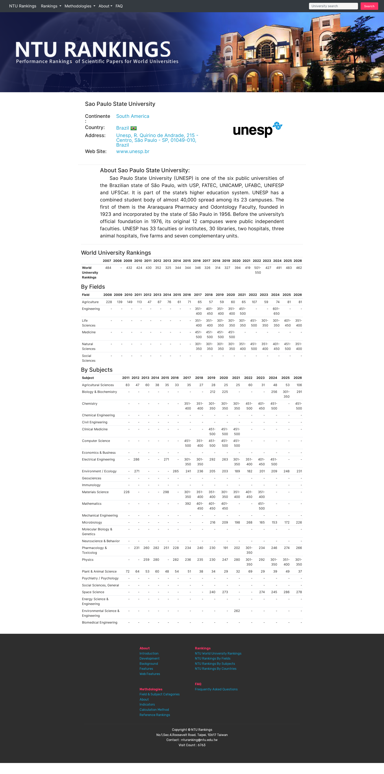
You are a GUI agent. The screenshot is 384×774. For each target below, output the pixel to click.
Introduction (149, 653)
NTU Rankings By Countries (215, 669)
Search (369, 6)
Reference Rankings (155, 715)
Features (146, 669)
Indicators (147, 704)
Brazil (123, 128)
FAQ (119, 6)
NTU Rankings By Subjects (215, 664)
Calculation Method (154, 710)
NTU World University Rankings (218, 653)
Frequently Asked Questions (216, 689)
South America (132, 116)
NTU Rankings (22, 6)
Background (149, 664)
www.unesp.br (132, 151)
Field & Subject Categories (160, 694)
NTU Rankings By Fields (212, 658)
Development (150, 658)
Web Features (150, 674)
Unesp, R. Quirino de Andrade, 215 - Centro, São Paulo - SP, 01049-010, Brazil (157, 140)
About (144, 699)
